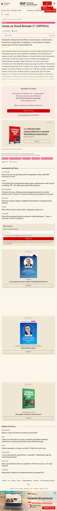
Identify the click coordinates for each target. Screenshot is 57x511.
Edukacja (4, 207)
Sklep (46, 488)
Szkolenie (28, 279)
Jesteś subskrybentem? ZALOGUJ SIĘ (28, 115)
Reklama (13, 480)
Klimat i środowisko (6, 189)
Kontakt (4, 480)
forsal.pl (16, 488)
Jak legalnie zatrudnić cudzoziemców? (29, 414)
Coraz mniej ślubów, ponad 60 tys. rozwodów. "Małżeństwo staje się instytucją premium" (26, 456)
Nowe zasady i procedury (28, 412)
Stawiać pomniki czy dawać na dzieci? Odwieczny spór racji (24, 448)
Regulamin (36, 480)
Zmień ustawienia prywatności (47, 480)
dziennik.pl (12, 488)
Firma (3, 436)
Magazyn (5, 19)
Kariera (19, 480)
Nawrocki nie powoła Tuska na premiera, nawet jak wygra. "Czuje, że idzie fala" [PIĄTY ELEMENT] (27, 217)
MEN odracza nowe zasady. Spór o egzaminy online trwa (22, 210)
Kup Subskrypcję (47, 3)
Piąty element (5, 213)
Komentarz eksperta (29, 137)
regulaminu (17, 235)
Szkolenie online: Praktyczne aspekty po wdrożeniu (28, 346)
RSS (29, 484)
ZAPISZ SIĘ (28, 238)
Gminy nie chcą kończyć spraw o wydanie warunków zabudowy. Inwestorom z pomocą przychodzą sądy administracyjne (25, 440)
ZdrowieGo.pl (36, 488)
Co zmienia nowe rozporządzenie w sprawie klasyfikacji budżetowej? (36, 132)
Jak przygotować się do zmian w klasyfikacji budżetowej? (28, 282)
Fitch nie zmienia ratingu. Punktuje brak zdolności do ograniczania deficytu (27, 202)
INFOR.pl (21, 488)
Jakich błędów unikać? (28, 348)
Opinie (3, 445)
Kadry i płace (5, 461)
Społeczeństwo (6, 171)
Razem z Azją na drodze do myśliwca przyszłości (19, 433)
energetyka (5, 158)
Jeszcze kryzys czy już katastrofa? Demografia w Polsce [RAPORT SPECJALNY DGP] (25, 176)
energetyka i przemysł (46, 158)
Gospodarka (5, 198)
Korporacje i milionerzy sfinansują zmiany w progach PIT (23, 472)
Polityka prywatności (27, 480)
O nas (8, 480)
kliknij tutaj (9, 243)
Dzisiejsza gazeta (7, 4)
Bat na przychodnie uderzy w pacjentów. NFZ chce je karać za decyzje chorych (27, 465)
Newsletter (42, 488)
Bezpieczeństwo (6, 430)
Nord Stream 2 (26, 158)
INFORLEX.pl (26, 488)
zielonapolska (35, 158)
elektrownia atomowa (15, 158)
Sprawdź (36, 141)
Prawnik (4, 180)
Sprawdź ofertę (28, 111)
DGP (31, 488)
